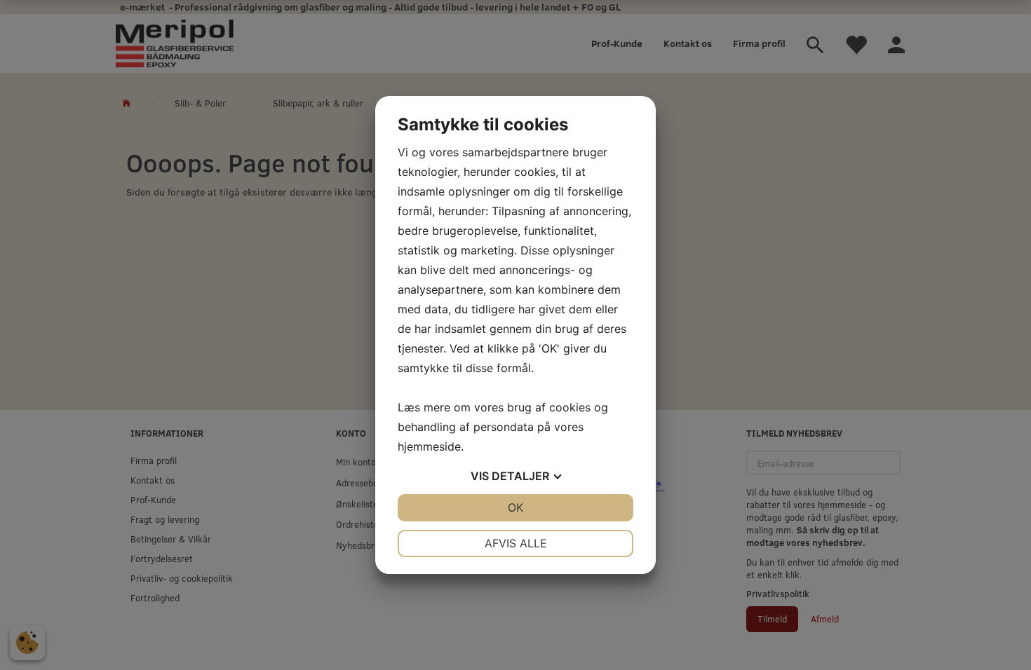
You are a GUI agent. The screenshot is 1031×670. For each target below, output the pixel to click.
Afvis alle (516, 543)
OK (515, 507)
